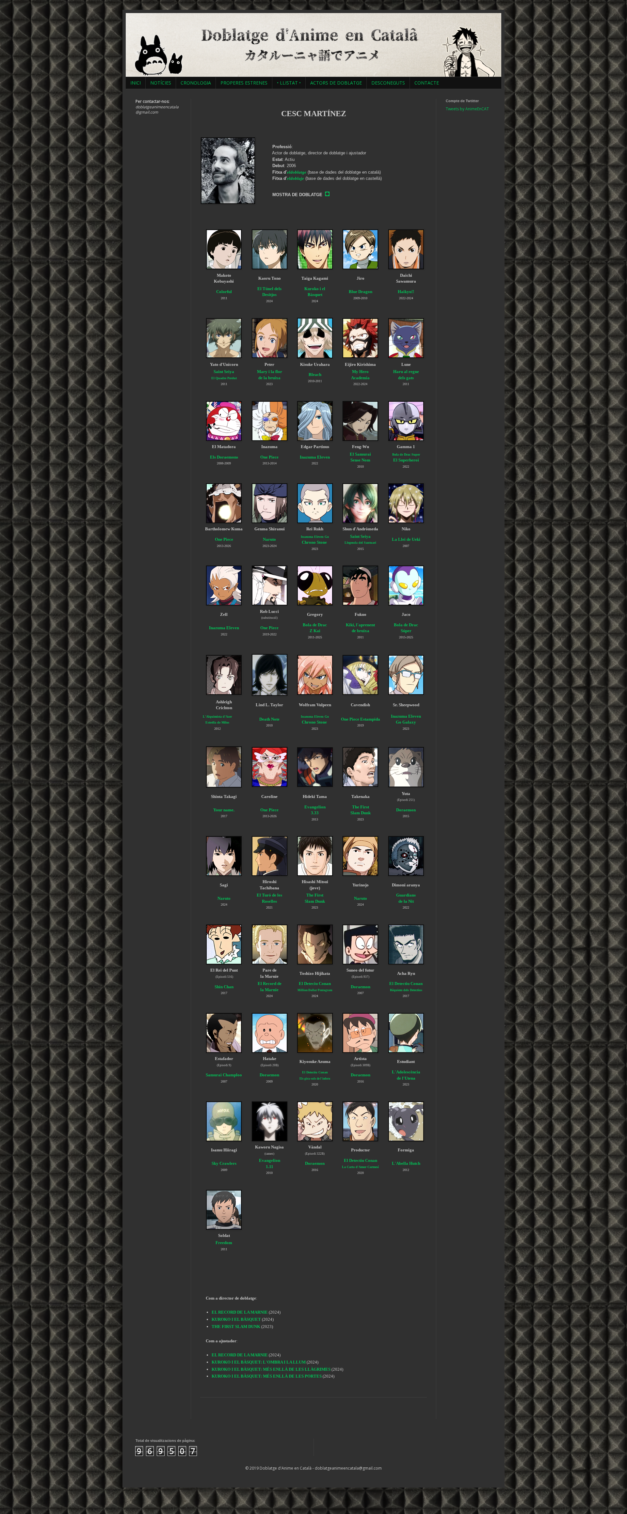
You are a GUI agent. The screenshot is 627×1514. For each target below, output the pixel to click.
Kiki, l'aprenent (360, 624)
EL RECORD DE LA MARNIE (240, 1312)
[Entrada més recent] (202, 1412)
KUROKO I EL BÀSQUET (236, 1319)
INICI (135, 83)
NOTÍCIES (160, 83)
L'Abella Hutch (406, 1163)
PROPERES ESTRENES (243, 83)
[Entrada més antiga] (424, 1412)
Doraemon (360, 986)
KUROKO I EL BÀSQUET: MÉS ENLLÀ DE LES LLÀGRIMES (271, 1369)
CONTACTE (426, 83)
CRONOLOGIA (196, 83)
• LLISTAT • (289, 83)
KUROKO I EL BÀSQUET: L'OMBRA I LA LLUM (259, 1362)
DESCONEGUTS (388, 83)
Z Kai (315, 630)
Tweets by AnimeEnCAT (467, 109)
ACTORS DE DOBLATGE (336, 83)
